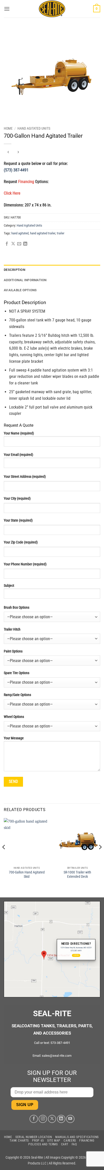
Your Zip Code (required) (21, 542)
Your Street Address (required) (25, 476)
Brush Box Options (16, 607)
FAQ (74, 1144)
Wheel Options (14, 717)
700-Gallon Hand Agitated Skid (27, 874)
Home (8, 128)
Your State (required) (18, 520)
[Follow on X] (52, 1119)
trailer (60, 233)
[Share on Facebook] (7, 244)
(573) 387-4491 (16, 170)
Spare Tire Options (16, 673)
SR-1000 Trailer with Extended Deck (77, 874)
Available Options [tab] (20, 290)
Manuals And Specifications (77, 1137)
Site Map (53, 1140)
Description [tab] (14, 270)
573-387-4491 (60, 1043)
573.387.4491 (76, 951)
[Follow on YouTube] (70, 1119)
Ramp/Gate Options (17, 695)
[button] (7, 9)
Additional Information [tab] (25, 280)
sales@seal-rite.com (56, 1055)
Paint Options (13, 651)
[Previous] (4, 857)
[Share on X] (13, 244)
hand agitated (20, 233)
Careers (70, 1140)
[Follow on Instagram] (43, 1119)
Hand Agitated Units (33, 128)
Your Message (14, 738)
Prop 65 (38, 1140)
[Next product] (8, 152)
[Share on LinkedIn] (25, 244)
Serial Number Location (33, 1137)
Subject (9, 585)
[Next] (100, 857)
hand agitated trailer (42, 233)
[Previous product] (18, 152)
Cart (64, 1144)
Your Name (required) (19, 433)
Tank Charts (19, 1140)
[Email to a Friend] (19, 244)
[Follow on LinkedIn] (61, 1119)
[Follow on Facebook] (34, 1119)
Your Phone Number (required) (25, 564)
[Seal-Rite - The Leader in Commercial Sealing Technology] (52, 9)
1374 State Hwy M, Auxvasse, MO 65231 (76, 947)
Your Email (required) (18, 455)
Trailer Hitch (12, 629)
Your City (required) (17, 498)
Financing (86, 1140)
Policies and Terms (43, 1144)
